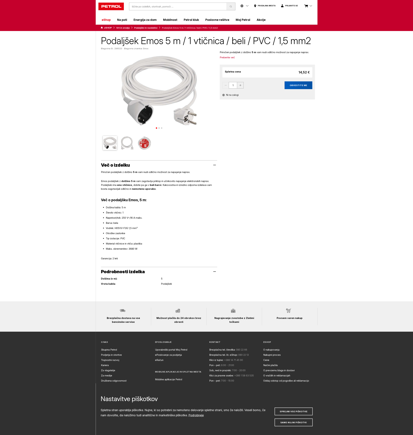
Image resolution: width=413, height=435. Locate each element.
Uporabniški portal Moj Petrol (171, 349)
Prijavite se (291, 6)
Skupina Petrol (109, 349)
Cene (266, 360)
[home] (111, 6)
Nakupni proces (272, 354)
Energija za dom (145, 19)
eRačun (159, 360)
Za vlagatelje (108, 370)
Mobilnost (170, 19)
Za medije (106, 375)
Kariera (105, 365)
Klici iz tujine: (216, 360)
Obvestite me (298, 85)
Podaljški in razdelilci (145, 27)
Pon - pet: (214, 365)
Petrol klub (191, 19)
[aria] (106, 28)
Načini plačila (270, 365)
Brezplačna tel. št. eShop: (223, 354)
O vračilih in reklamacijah (276, 375)
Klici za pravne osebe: (221, 375)
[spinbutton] (233, 85)
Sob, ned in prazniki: (220, 370)
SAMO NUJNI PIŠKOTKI (293, 422)
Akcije (261, 19)
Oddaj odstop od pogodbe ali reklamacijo (286, 380)
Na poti (122, 19)
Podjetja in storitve (111, 354)
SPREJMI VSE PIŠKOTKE (293, 411)
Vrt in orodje (123, 27)
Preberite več (227, 57)
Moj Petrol (243, 19)
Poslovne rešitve (217, 19)
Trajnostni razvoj (110, 360)
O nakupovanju (271, 349)
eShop (106, 19)
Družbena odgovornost (113, 380)
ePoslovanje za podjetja (168, 354)
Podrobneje (196, 415)
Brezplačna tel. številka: (222, 349)
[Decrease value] (225, 85)
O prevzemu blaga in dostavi (279, 370)
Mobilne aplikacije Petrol (168, 379)
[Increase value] (240, 85)
